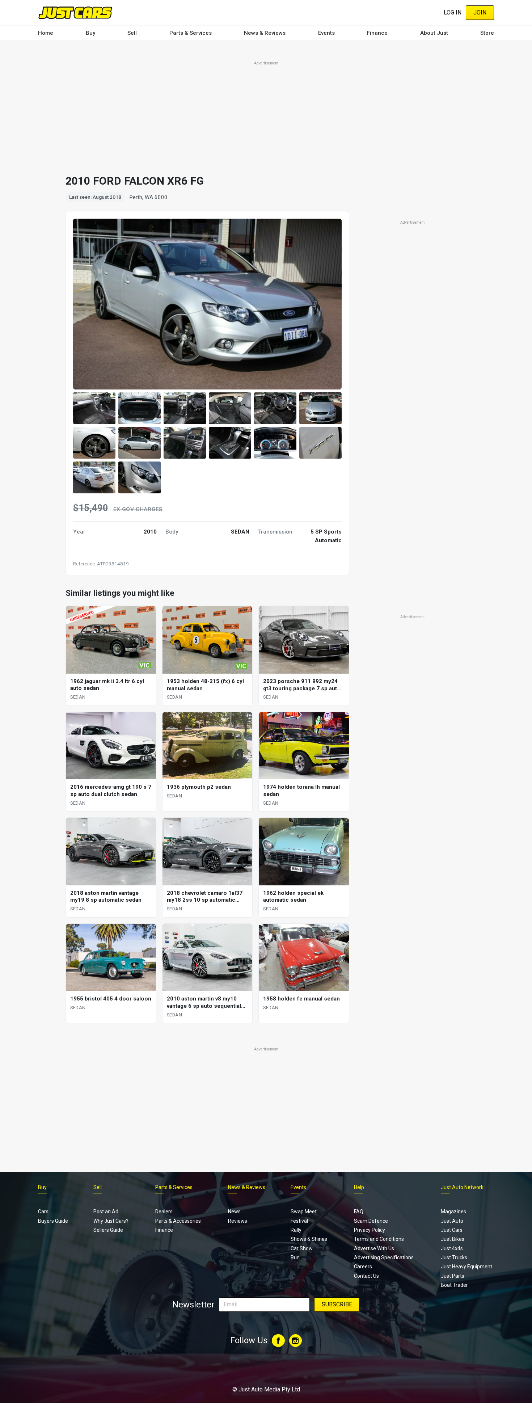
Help (359, 1187)
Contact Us (366, 1276)
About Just (434, 33)
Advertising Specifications (384, 1257)
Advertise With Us (374, 1248)
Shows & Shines (309, 1239)
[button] (94, 408)
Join (479, 12)
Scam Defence (371, 1221)
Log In (452, 12)
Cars (43, 1211)
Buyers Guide (53, 1221)
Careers (363, 1266)
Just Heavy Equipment (466, 1266)
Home (45, 33)
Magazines (453, 1211)
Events (326, 33)
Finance (377, 33)
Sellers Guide (108, 1230)
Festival (299, 1221)
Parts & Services (190, 33)
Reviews (237, 1221)
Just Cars (452, 1230)
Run (295, 1257)
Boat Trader (454, 1285)
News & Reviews (265, 33)
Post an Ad (105, 1211)
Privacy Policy (369, 1230)
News (234, 1211)
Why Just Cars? (110, 1221)
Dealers (164, 1211)
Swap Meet (304, 1211)
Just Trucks (454, 1257)
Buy (90, 33)
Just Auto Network (462, 1187)
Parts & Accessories (178, 1221)
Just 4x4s (452, 1248)
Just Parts (452, 1276)
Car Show (302, 1248)
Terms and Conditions (379, 1239)
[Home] (75, 12)
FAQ (358, 1211)
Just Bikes (452, 1239)
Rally (296, 1230)
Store (487, 33)
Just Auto (452, 1221)
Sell (132, 33)
